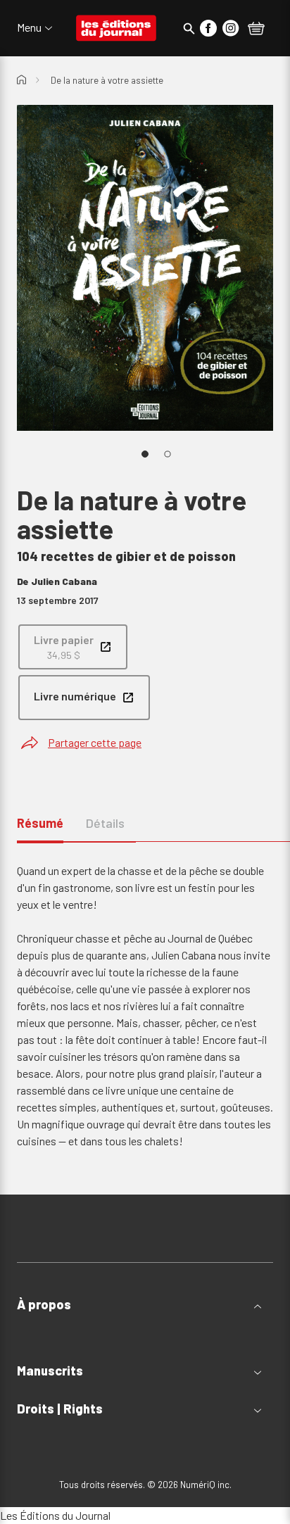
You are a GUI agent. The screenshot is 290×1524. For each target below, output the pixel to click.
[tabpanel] (145, 1006)
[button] (145, 1304)
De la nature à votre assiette (107, 80)
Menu (29, 27)
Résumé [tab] (40, 823)
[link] (72, 646)
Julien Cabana (64, 581)
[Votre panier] (256, 29)
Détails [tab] (105, 823)
